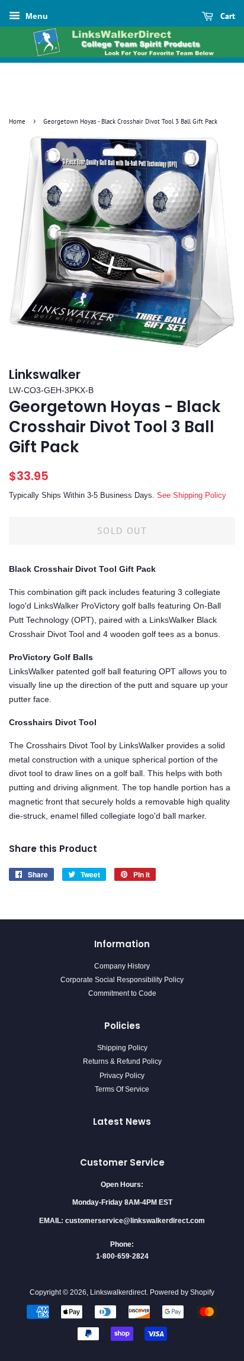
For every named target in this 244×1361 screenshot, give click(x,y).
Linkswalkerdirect (118, 1292)
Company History (122, 966)
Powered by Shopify (182, 1292)
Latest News (122, 1121)
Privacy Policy (122, 1076)
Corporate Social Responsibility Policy (122, 980)
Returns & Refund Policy (122, 1061)
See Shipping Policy (191, 495)
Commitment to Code (122, 993)
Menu (35, 16)
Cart (226, 16)
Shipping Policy (122, 1048)
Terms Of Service (122, 1089)
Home (17, 121)
